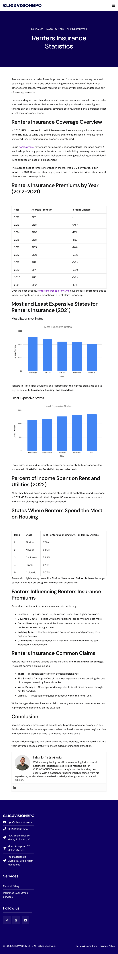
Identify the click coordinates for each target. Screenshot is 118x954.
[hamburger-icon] (113, 5)
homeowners (26, 147)
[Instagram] (16, 920)
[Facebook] (7, 920)
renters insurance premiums (53, 290)
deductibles (49, 623)
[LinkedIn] (25, 920)
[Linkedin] (14, 787)
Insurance (37, 29)
